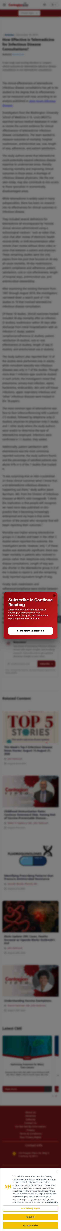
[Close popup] (54, 595)
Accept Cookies (30, 1225)
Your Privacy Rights (30, 1208)
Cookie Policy (51, 1202)
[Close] (57, 1172)
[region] (30, 1199)
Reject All (30, 1217)
